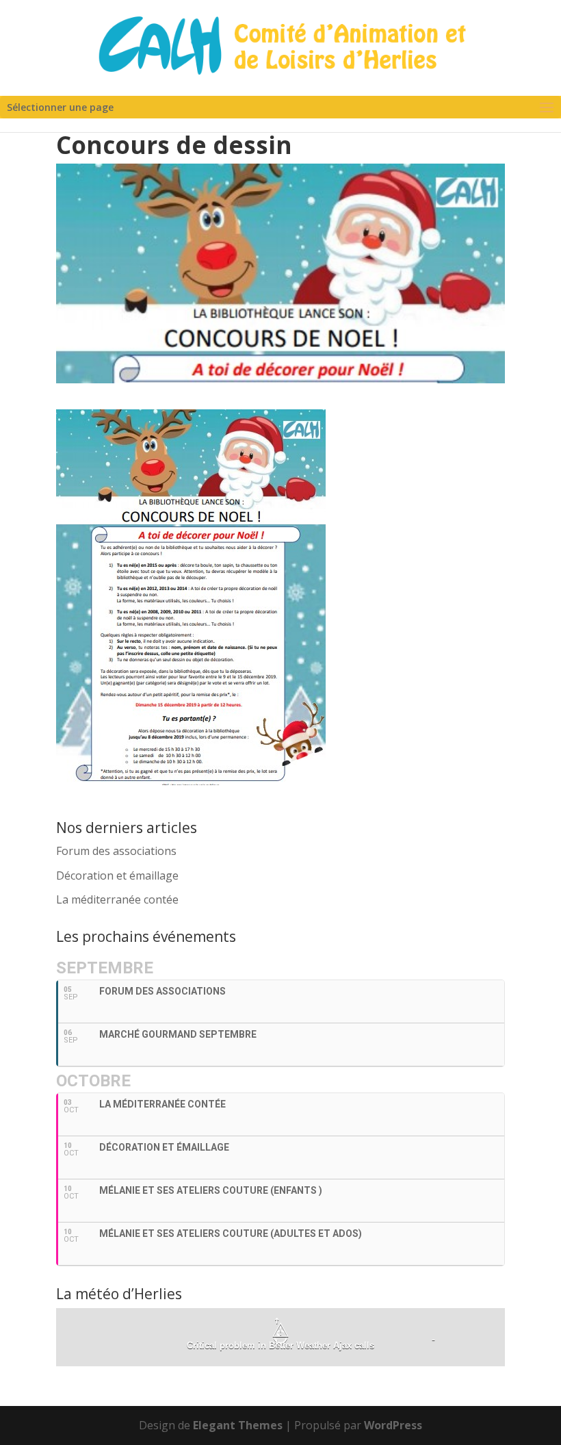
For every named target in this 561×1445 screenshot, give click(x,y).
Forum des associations (116, 850)
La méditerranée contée (117, 899)
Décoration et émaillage (117, 875)
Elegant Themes (238, 1425)
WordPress (393, 1425)
